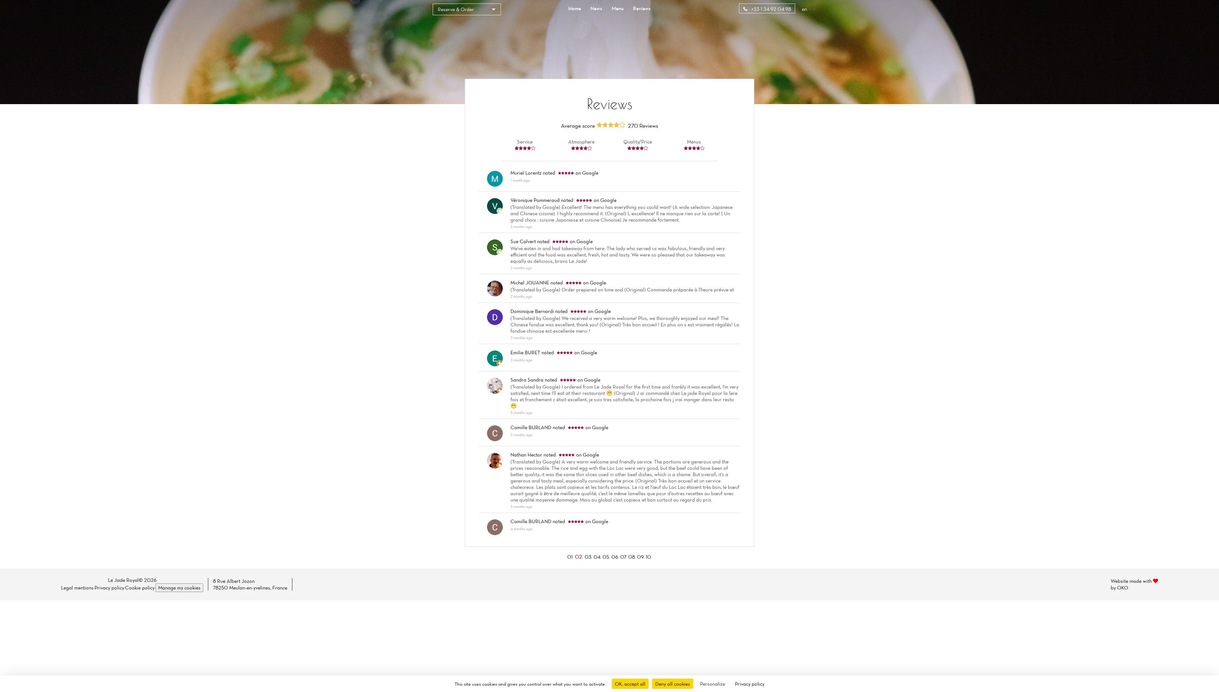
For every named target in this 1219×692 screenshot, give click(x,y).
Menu (617, 8)
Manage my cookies (179, 587)
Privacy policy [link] (749, 684)
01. (571, 557)
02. (580, 556)
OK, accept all (630, 684)
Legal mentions (77, 587)
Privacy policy (109, 587)
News (596, 8)
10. (649, 557)
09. (641, 557)
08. (632, 557)
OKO (1122, 587)
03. (589, 557)
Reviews (642, 8)
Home (574, 8)
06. (615, 557)
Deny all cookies (672, 684)
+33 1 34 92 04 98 (770, 9)
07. (624, 557)
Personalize (712, 684)
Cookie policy (140, 587)
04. (598, 557)
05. (607, 557)
